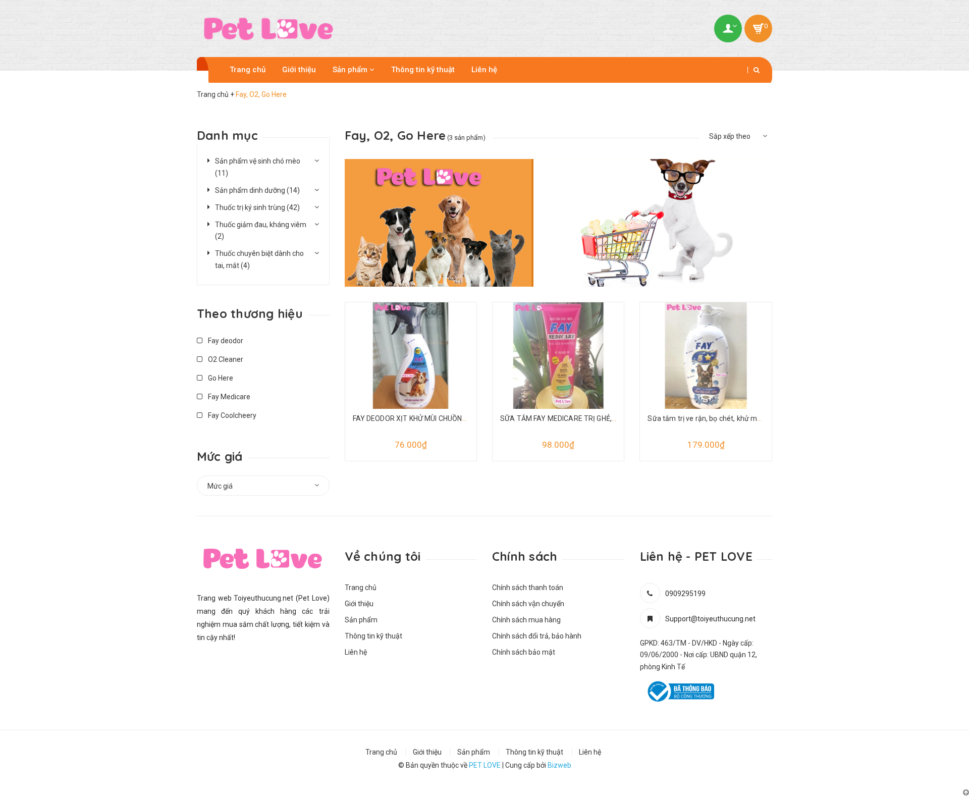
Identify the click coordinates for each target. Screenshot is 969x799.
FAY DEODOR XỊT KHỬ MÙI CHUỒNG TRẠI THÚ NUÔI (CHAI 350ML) (458, 418)
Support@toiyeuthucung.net (710, 619)
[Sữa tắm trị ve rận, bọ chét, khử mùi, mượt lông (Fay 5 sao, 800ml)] (705, 362)
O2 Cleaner (224, 359)
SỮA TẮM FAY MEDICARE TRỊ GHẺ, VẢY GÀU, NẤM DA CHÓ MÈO (603, 418)
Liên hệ (484, 69)
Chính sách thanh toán (527, 587)
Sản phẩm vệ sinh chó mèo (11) (257, 167)
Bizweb (559, 765)
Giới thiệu (299, 69)
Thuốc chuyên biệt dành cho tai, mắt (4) (259, 259)
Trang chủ (247, 69)
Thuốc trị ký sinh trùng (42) (257, 207)
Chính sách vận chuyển (528, 604)
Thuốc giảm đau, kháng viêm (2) (260, 231)
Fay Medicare (228, 397)
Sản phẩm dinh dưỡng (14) (257, 190)
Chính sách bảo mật (523, 652)
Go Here (219, 378)
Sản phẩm (351, 69)
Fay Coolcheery (231, 415)
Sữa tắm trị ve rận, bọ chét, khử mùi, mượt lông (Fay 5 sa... (741, 418)
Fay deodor (224, 341)
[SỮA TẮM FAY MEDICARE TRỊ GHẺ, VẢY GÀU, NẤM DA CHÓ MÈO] (558, 362)
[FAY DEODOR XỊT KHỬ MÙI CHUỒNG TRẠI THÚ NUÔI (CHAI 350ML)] (410, 362)
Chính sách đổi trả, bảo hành (536, 636)
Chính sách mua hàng (526, 620)
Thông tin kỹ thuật (423, 69)
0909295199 (685, 594)
